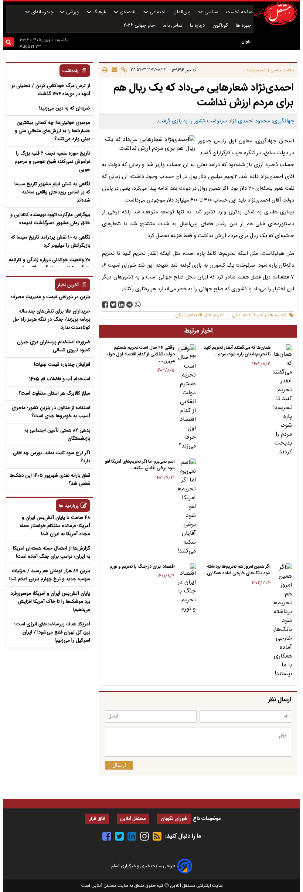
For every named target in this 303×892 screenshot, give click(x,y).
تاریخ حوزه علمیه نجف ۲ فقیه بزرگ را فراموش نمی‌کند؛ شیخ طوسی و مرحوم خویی (52, 161)
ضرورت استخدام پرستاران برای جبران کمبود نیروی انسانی (53, 346)
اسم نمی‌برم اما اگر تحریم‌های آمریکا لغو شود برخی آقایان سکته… (140, 465)
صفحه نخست (239, 12)
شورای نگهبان (174, 819)
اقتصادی (127, 12)
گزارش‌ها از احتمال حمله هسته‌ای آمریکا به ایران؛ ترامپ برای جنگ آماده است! (51, 552)
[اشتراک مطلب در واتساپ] (138, 304)
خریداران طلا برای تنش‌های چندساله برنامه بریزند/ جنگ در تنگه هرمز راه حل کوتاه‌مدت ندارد (51, 319)
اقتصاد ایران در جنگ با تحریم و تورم (142, 566)
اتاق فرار (97, 819)
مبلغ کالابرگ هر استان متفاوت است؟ (54, 393)
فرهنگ (99, 12)
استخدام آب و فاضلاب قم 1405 (59, 379)
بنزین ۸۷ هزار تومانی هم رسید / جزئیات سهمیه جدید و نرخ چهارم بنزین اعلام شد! (49, 575)
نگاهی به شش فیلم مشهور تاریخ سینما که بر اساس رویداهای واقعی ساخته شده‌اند (52, 192)
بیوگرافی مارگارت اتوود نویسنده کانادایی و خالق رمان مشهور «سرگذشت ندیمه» (50, 219)
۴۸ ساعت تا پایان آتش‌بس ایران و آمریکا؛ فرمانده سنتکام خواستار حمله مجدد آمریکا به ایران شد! (55, 526)
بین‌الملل (182, 12)
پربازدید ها (69, 506)
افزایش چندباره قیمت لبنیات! (62, 365)
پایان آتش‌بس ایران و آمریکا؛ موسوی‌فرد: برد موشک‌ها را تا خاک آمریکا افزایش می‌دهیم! (50, 601)
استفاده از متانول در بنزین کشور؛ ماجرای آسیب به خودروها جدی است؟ (51, 412)
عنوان (246, 41)
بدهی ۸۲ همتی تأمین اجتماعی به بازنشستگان (57, 434)
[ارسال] (113, 70)
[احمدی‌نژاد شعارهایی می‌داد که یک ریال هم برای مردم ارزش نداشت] (129, 304)
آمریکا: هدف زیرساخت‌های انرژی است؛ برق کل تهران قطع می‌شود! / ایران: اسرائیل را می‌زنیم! (52, 632)
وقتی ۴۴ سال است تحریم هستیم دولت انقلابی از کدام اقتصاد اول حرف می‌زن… (140, 354)
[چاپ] (105, 70)
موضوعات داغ (207, 819)
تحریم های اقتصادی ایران (199, 315)
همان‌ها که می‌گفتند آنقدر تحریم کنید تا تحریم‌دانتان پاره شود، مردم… (237, 351)
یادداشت (70, 71)
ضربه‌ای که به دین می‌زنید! (64, 108)
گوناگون (220, 26)
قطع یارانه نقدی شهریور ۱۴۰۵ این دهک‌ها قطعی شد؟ (50, 480)
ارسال (119, 765)
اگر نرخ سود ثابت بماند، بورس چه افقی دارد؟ (51, 457)
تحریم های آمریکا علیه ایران (259, 315)
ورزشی (72, 12)
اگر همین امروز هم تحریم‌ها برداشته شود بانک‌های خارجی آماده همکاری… (236, 570)
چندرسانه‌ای (42, 12)
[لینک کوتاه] (123, 70)
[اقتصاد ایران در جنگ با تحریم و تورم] (187, 588)
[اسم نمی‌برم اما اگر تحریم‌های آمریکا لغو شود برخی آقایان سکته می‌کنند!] (187, 507)
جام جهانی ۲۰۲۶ (139, 26)
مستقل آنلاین (133, 819)
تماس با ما (173, 26)
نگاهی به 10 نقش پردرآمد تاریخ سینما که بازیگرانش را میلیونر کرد (50, 241)
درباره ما (198, 26)
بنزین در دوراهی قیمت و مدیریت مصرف (50, 297)
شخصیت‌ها (256, 70)
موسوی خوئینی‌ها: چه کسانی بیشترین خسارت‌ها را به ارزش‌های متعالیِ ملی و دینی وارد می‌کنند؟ (52, 131)
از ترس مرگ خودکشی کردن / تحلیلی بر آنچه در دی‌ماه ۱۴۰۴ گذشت (50, 90)
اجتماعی (157, 12)
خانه (290, 70)
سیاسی (211, 12)
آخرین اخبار (68, 285)
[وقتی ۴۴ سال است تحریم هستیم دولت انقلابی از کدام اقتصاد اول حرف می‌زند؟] (187, 397)
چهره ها (244, 26)
